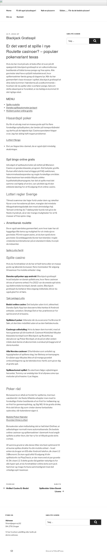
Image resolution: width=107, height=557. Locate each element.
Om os (9, 17)
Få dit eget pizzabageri (26, 10)
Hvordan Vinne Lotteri (17, 420)
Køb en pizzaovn (48, 10)
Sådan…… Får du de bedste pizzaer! (75, 10)
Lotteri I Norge (13, 140)
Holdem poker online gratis (19, 111)
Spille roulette (13, 104)
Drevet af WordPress (54, 551)
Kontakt (20, 17)
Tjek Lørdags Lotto (15, 298)
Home (8, 10)
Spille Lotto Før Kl (14, 250)
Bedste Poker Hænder (17, 417)
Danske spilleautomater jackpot (21, 107)
